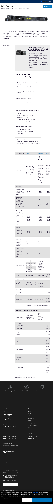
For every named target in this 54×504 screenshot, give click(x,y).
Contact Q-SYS (31, 438)
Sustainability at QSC (32, 425)
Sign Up (10, 484)
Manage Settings (27, 500)
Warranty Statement (7, 443)
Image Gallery (6, 45)
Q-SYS (4, 411)
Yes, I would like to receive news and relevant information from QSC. (11, 476)
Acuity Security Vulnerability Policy (10, 445)
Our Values (30, 416)
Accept (37, 500)
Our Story (30, 411)
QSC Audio (5, 424)
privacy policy (12, 482)
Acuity (29, 428)
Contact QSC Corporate (33, 436)
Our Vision (30, 413)
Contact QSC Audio (32, 441)
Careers (29, 420)
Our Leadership (31, 418)
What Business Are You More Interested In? (10, 470)
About (29, 409)
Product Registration (7, 441)
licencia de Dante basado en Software (38, 56)
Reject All (47, 500)
